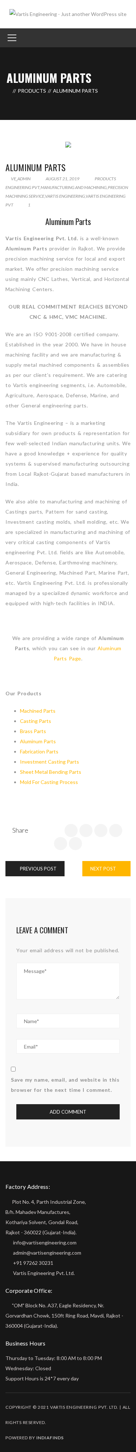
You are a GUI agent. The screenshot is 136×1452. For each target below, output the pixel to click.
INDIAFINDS (50, 1437)
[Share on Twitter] (85, 830)
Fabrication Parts (39, 751)
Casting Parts (35, 721)
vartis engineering (65, 196)
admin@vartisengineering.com (46, 1253)
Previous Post (38, 869)
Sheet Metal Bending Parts (50, 772)
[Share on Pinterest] (75, 843)
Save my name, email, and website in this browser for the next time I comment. (65, 1085)
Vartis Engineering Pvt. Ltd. (44, 1273)
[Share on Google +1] (100, 830)
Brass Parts (33, 731)
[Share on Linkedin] (115, 830)
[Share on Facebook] (71, 830)
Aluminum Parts (35, 167)
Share (20, 830)
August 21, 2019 (62, 178)
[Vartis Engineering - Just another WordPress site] (68, 14)
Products (32, 91)
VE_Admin (20, 178)
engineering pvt (22, 187)
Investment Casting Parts (49, 762)
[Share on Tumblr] (60, 843)
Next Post (103, 869)
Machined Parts (37, 711)
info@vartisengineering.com (44, 1242)
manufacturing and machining (74, 187)
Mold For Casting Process (49, 782)
